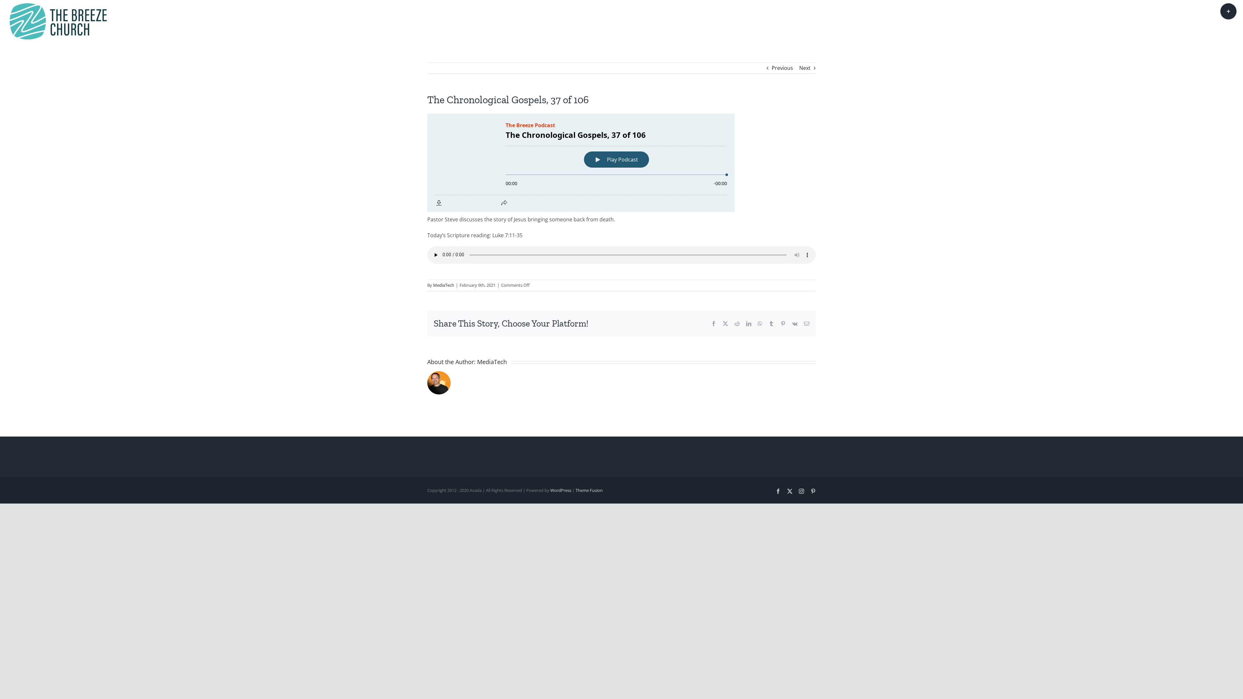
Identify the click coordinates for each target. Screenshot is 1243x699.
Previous (782, 68)
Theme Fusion (589, 490)
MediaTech (443, 285)
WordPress (560, 490)
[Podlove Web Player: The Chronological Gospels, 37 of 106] (621, 163)
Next (805, 68)
